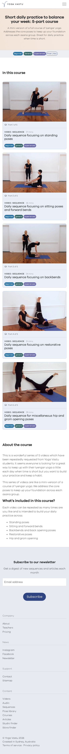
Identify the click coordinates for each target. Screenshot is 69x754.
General (18, 146)
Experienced (29, 146)
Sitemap (7, 680)
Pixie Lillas (52, 54)
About (6, 624)
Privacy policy (31, 745)
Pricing (7, 632)
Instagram (9, 650)
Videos (6, 699)
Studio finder (10, 723)
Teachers (8, 628)
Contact (7, 676)
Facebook (8, 654)
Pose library (9, 711)
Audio (6, 703)
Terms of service (12, 745)
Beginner (9, 146)
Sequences (9, 707)
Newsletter (9, 658)
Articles (7, 719)
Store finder (9, 728)
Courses (7, 715)
